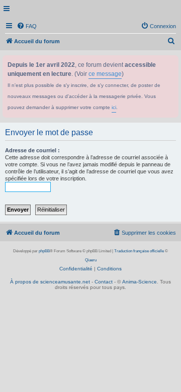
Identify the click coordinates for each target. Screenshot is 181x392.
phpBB (44, 251)
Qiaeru (91, 260)
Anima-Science (139, 281)
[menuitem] (27, 26)
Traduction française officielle (139, 251)
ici (114, 107)
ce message (105, 73)
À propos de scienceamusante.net (50, 281)
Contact (104, 281)
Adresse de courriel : (32, 150)
